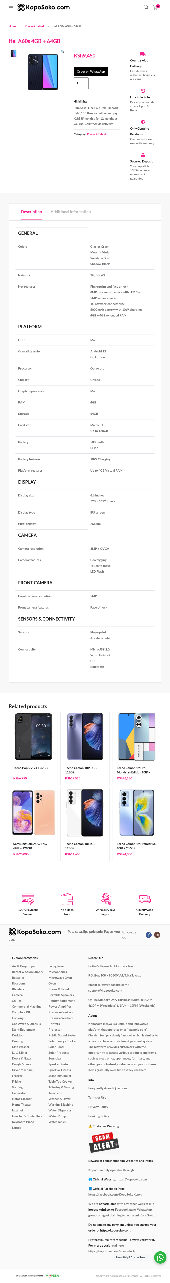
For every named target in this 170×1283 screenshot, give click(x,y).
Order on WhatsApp (91, 71)
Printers (54, 1024)
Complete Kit (21, 1012)
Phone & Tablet (34, 26)
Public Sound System (62, 1035)
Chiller (16, 1000)
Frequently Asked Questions (107, 1088)
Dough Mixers (21, 1064)
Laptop (16, 1127)
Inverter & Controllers (27, 1116)
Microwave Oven (60, 977)
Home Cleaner (22, 1099)
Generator (19, 1093)
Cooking (17, 1018)
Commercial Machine (26, 1006)
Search (146, 7)
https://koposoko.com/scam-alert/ (111, 1251)
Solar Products (58, 1052)
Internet (17, 1110)
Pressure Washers (60, 1018)
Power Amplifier (59, 1006)
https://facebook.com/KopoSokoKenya (115, 1194)
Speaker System (59, 1064)
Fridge (16, 1081)
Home (12, 26)
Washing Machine (60, 1104)
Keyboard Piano (23, 1122)
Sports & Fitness (59, 1070)
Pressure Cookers (60, 1012)
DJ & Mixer (19, 1052)
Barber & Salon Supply (27, 972)
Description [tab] (31, 211)
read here (117, 1245)
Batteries (18, 977)
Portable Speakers (61, 995)
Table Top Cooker (60, 1081)
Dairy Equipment (23, 1029)
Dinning (17, 1041)
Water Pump (57, 1116)
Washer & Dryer (59, 1099)
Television (55, 1093)
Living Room (57, 966)
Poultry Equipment (61, 1000)
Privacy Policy (98, 1107)
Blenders (18, 989)
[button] (63, 52)
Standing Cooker (59, 1075)
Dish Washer (20, 1047)
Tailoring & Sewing (61, 1087)
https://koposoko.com (132, 1179)
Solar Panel (56, 1047)
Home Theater (22, 1104)
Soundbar (55, 1058)
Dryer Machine (22, 1070)
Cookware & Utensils (26, 1024)
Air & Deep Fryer (23, 966)
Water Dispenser (59, 1110)
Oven (52, 983)
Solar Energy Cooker (62, 1041)
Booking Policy (98, 1116)
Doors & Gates (22, 1058)
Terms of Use (97, 1097)
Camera (17, 995)
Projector (55, 1029)
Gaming (17, 1087)
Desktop (17, 1035)
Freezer (17, 1075)
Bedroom (18, 983)
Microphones (57, 972)
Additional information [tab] (71, 211)
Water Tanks (57, 1122)
